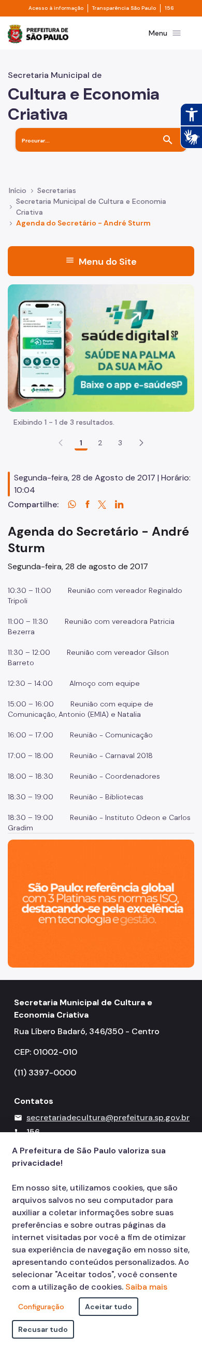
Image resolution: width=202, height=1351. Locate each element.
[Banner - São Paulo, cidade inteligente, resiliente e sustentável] (101, 902)
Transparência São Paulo (124, 8)
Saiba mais (146, 1286)
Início (17, 190)
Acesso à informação (55, 8)
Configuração (41, 1306)
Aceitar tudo (108, 1306)
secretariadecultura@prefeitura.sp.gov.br (108, 1117)
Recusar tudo (43, 1329)
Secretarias (56, 190)
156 (169, 8)
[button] (141, 443)
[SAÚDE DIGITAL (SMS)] (101, 347)
